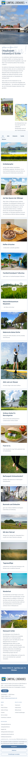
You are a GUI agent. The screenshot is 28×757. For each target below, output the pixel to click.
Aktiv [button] (8, 136)
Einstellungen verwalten (14, 754)
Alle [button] (3, 136)
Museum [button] (4, 139)
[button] (26, 2)
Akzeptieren (14, 746)
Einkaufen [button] (15, 136)
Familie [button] (22, 136)
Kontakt (5, 691)
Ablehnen (14, 750)
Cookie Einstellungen (20, 712)
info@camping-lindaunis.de (10, 698)
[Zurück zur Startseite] (13, 2)
